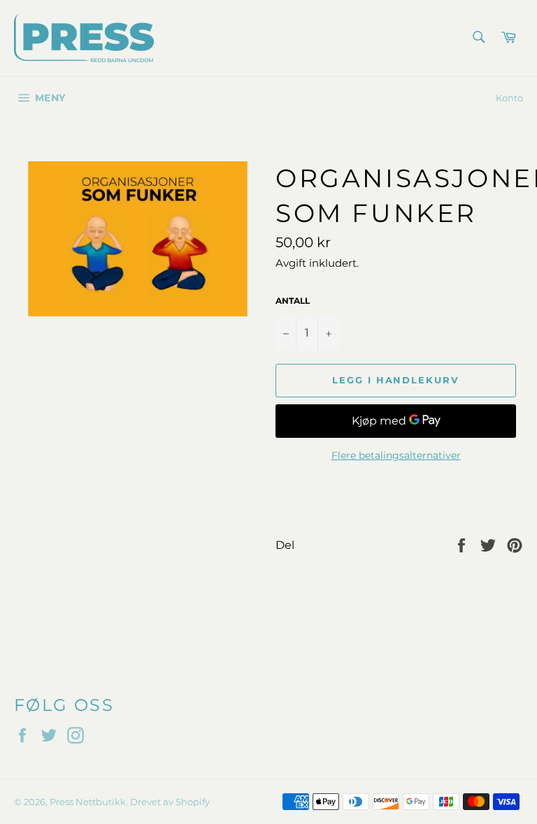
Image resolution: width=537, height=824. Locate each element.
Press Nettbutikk (88, 802)
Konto (509, 97)
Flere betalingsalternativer (396, 455)
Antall (292, 300)
